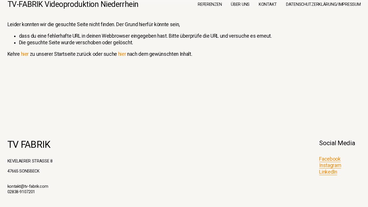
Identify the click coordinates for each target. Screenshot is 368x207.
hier (25, 54)
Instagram (330, 165)
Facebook (329, 159)
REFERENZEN (210, 4)
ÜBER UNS (240, 4)
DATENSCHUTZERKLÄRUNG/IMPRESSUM (323, 4)
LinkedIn (328, 172)
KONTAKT (268, 4)
